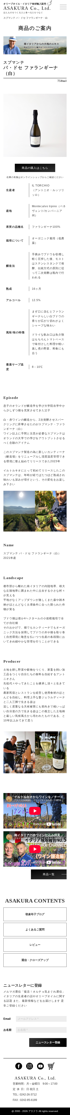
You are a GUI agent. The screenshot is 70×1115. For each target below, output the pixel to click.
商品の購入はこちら (35, 167)
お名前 (7, 1030)
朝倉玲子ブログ (35, 914)
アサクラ (33, 1111)
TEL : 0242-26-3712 (25, 1094)
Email (7, 1019)
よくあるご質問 (35, 929)
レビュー (35, 944)
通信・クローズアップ (35, 960)
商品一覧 (49, 874)
